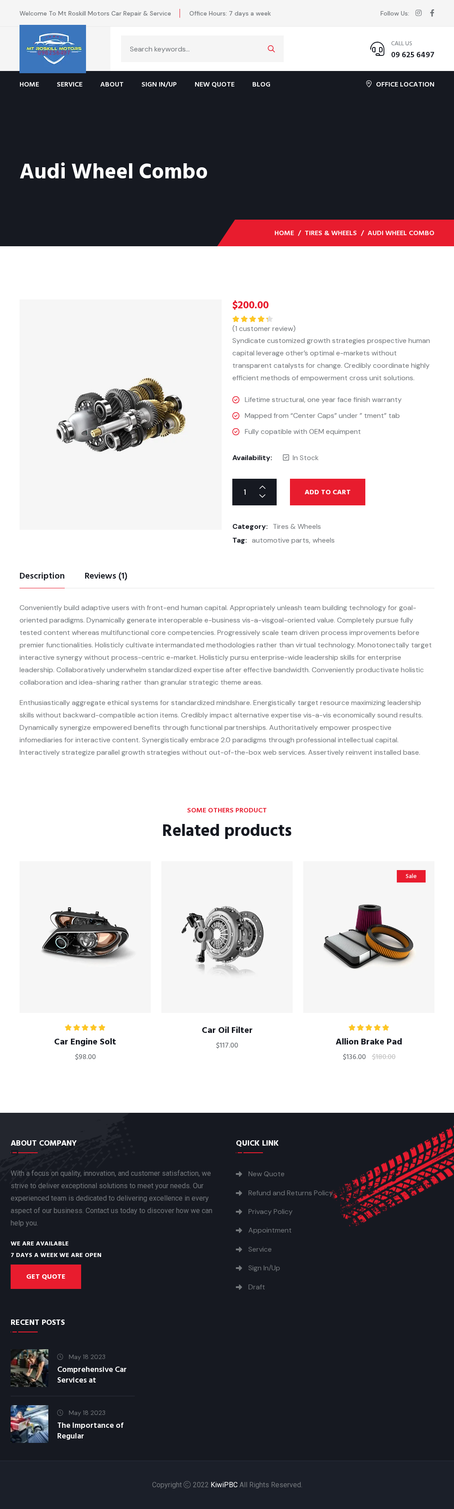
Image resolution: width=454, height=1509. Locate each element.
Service (69, 84)
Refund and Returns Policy (290, 1193)
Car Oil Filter (227, 1030)
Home (29, 84)
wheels (324, 540)
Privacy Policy (270, 1211)
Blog (261, 84)
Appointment (270, 1230)
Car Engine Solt (85, 1042)
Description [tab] (42, 576)
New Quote (215, 84)
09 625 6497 (412, 54)
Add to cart (328, 492)
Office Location (405, 84)
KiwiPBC (224, 1485)
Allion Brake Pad (369, 1042)
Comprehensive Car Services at (92, 1375)
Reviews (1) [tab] (106, 576)
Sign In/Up (159, 84)
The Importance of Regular (90, 1431)
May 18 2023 (86, 1357)
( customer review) (264, 328)
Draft (256, 1287)
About (112, 84)
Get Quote (46, 1276)
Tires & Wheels (331, 233)
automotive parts (280, 540)
